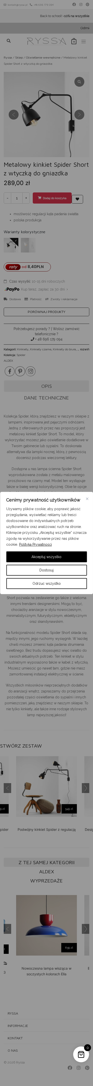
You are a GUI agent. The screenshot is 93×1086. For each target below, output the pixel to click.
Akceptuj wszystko (46, 557)
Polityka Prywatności (35, 544)
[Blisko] (87, 498)
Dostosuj (46, 570)
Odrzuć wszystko (46, 583)
